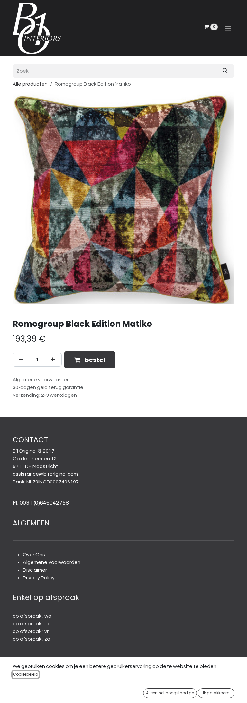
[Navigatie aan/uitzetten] (228, 28)
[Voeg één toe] (53, 360)
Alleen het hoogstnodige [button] (170, 693)
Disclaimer (35, 570)
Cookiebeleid (25, 674)
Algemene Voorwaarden (51, 562)
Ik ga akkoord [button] (216, 693)
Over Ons (34, 554)
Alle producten (30, 84)
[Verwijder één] (21, 360)
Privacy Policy (39, 577)
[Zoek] (225, 71)
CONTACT (30, 440)
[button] (89, 360)
